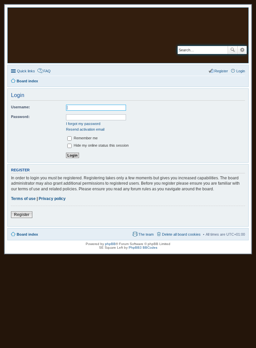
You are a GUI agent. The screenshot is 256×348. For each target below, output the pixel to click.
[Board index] (86, 35)
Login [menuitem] (240, 71)
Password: (20, 117)
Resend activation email (85, 129)
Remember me (85, 138)
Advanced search (242, 50)
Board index (27, 234)
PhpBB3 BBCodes (143, 247)
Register (21, 214)
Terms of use (23, 198)
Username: (20, 107)
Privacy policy (52, 198)
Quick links (26, 71)
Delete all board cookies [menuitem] (181, 234)
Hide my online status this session (101, 145)
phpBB (110, 244)
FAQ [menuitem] (47, 71)
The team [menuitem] (146, 234)
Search (233, 50)
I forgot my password (83, 124)
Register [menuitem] (221, 71)
